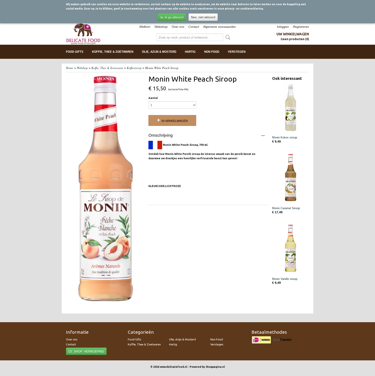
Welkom (144, 26)
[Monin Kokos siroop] (290, 107)
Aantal (153, 98)
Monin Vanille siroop (284, 279)
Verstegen (236, 51)
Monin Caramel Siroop (286, 208)
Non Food (211, 51)
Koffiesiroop (134, 68)
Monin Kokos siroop (284, 137)
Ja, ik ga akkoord (171, 17)
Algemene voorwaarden (219, 26)
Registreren (301, 26)
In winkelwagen (174, 121)
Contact (193, 26)
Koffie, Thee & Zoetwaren (112, 51)
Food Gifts (74, 51)
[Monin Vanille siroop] (290, 249)
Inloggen (283, 26)
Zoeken (227, 37)
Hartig (190, 51)
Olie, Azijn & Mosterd (159, 51)
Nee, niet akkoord (203, 17)
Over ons (178, 26)
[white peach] (105, 188)
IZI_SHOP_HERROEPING (86, 351)
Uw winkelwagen (292, 34)
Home (69, 68)
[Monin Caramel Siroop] (290, 178)
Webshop (161, 26)
